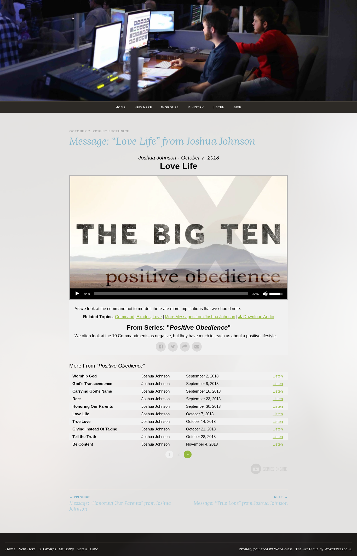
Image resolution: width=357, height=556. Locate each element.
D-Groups (170, 107)
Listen (218, 107)
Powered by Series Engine (268, 469)
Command (124, 317)
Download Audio (258, 317)
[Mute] (265, 293)
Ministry (196, 107)
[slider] (171, 293)
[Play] (77, 293)
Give (237, 107)
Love (157, 317)
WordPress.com (337, 549)
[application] (178, 293)
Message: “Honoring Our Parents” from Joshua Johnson (120, 503)
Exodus (143, 317)
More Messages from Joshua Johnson (200, 317)
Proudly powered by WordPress (265, 549)
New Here (143, 107)
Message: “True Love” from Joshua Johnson (241, 500)
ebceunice (118, 131)
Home (121, 107)
